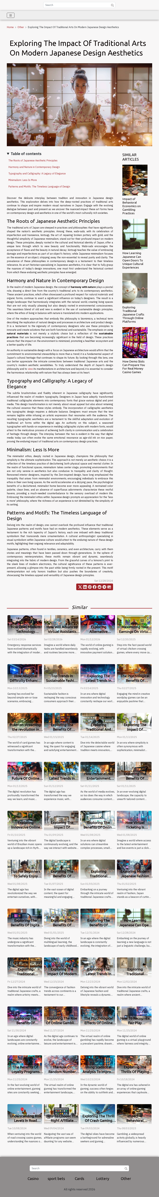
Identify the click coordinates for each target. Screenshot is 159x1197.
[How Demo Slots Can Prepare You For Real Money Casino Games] (135, 342)
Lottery (102, 1179)
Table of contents (26, 153)
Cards (79, 1179)
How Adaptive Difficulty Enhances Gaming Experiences (25, 680)
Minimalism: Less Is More (22, 180)
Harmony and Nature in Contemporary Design (34, 167)
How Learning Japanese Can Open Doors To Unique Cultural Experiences (132, 260)
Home (10, 27)
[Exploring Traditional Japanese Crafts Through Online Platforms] (135, 288)
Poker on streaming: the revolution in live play (26, 729)
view (30, 368)
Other (21, 27)
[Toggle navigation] (10, 15)
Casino (33, 1179)
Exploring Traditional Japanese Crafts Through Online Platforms (133, 314)
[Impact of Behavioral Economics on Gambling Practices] (135, 179)
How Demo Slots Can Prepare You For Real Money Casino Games (133, 367)
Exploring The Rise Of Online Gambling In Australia (62, 1022)
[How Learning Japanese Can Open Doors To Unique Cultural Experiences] (135, 234)
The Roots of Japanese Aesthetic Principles (32, 160)
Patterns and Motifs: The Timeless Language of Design (39, 186)
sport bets (56, 1179)
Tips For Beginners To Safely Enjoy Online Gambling (25, 876)
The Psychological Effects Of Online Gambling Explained (98, 1022)
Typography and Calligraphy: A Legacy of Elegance (37, 173)
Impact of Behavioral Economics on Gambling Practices (131, 206)
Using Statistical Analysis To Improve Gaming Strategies (99, 1071)
